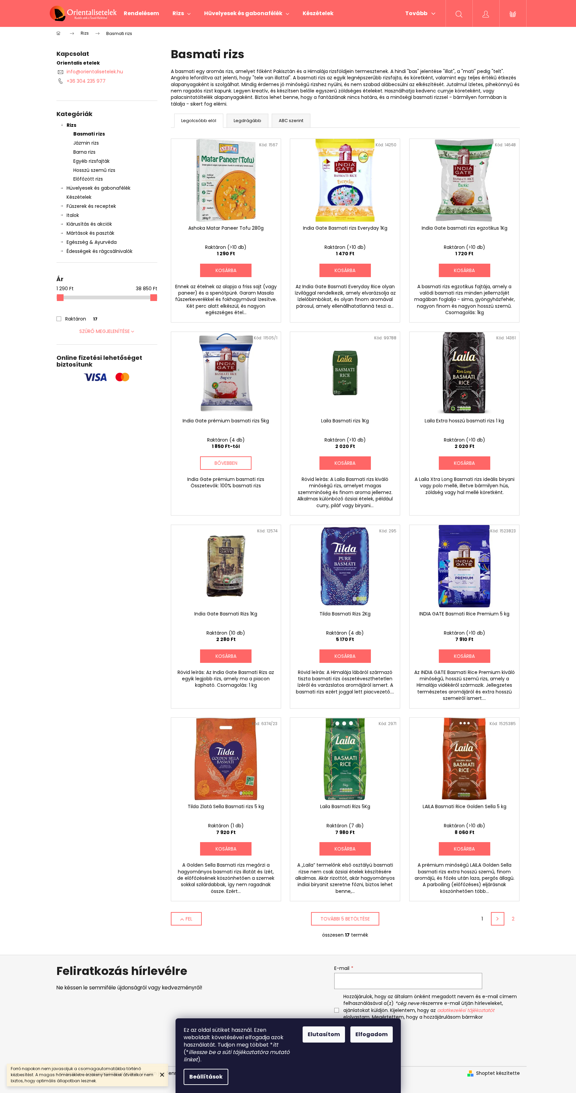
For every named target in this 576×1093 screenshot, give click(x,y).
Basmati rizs (89, 133)
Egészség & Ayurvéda (92, 242)
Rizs (71, 125)
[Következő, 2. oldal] (497, 919)
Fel (189, 918)
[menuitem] (141, 13)
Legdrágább (247, 120)
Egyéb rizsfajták (91, 161)
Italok (73, 215)
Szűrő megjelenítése (104, 331)
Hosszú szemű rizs (94, 170)
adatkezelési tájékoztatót (465, 1010)
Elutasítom (324, 1034)
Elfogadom (371, 1034)
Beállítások (206, 1077)
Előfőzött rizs (88, 179)
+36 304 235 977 (86, 81)
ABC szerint (291, 120)
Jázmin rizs (86, 143)
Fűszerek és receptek (91, 206)
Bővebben (226, 463)
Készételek (79, 197)
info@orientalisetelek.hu (95, 71)
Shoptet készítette (498, 1073)
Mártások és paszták (90, 233)
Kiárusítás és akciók (89, 224)
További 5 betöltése (345, 918)
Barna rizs (84, 152)
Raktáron (81, 318)
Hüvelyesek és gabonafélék (98, 188)
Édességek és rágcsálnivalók (99, 251)
